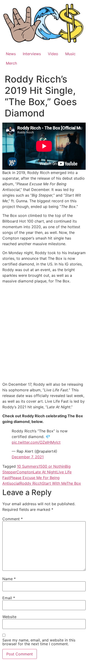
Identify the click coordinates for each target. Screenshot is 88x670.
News (11, 53)
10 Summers (27, 466)
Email (8, 598)
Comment (12, 519)
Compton (24, 472)
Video (53, 53)
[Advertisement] (44, 333)
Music (70, 53)
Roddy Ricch (31, 483)
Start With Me (54, 483)
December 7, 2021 (28, 457)
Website (9, 617)
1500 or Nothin (51, 466)
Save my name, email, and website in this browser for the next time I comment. (38, 642)
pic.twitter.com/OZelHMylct (36, 442)
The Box (73, 483)
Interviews (32, 53)
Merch (11, 63)
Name (9, 579)
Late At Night (45, 472)
